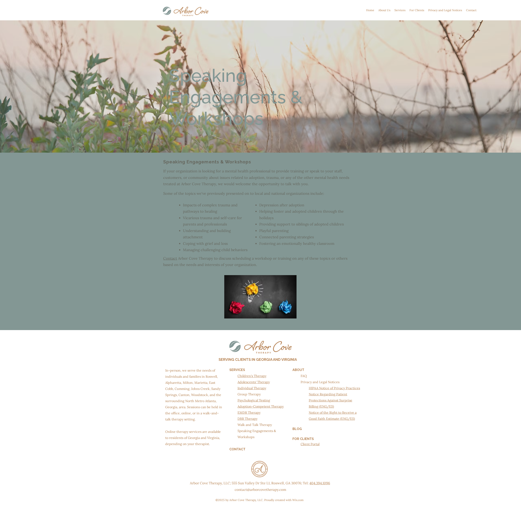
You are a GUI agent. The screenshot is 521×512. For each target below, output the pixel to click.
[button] (384, 10)
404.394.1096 (319, 483)
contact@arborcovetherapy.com (260, 489)
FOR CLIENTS (303, 439)
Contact (170, 258)
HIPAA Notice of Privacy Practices (334, 388)
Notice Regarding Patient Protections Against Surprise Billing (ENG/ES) (330, 400)
